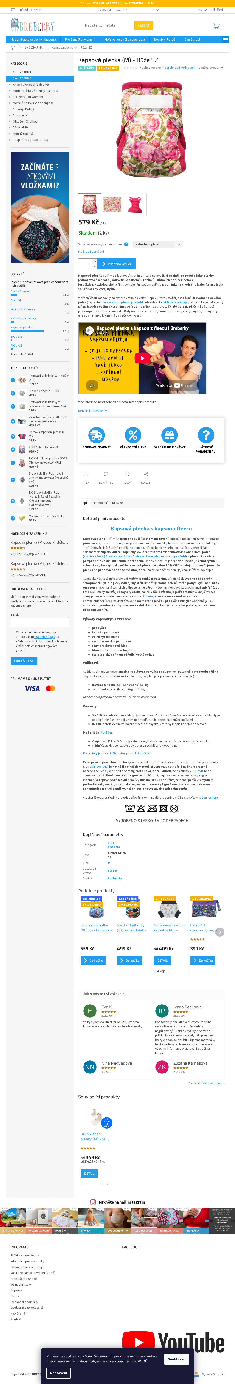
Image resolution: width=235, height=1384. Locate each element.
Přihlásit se (24, 661)
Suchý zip (115, 878)
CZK (200, 10)
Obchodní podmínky (24, 1302)
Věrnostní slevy (21, 1284)
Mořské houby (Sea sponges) (33, 103)
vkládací (125, 556)
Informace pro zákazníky (27, 1261)
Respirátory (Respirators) (30, 140)
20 (108, 1184)
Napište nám (19, 1313)
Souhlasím (176, 1359)
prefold (137, 302)
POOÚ (142, 1361)
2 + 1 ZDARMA (22, 78)
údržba (106, 732)
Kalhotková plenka (23, 318)
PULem (148, 596)
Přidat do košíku (119, 264)
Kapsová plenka (21, 327)
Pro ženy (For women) (28, 97)
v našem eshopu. (207, 797)
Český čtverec (21, 291)
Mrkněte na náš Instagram (122, 1202)
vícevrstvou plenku (150, 556)
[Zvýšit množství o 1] (94, 261)
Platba (15, 1296)
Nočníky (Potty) (23, 109)
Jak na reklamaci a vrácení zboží (33, 1273)
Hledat (143, 25)
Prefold (16, 300)
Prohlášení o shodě (24, 1279)
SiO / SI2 (16, 336)
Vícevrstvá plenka (23, 309)
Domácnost (20, 115)
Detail (89, 1173)
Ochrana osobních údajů (27, 1267)
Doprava (16, 1290)
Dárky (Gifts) (21, 127)
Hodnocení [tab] (100, 503)
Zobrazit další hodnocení (205, 1083)
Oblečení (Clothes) (25, 121)
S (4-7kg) (160, 971)
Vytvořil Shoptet (213, 1374)
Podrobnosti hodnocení (179, 68)
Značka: (211, 68)
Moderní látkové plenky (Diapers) (35, 91)
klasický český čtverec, (101, 556)
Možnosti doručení (91, 252)
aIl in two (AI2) (99, 766)
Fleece (113, 870)
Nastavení (58, 1373)
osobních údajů (44, 637)
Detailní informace (90, 411)
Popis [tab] (84, 503)
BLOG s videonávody (113, 10)
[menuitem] (33, 39)
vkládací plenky (175, 302)
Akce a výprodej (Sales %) (31, 84)
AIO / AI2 (16, 345)
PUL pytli (198, 771)
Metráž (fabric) (23, 133)
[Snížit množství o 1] (94, 266)
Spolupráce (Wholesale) (27, 1307)
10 (100, 1184)
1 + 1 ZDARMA (22, 72)
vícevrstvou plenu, (117, 302)
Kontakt (16, 1319)
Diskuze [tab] (117, 503)
